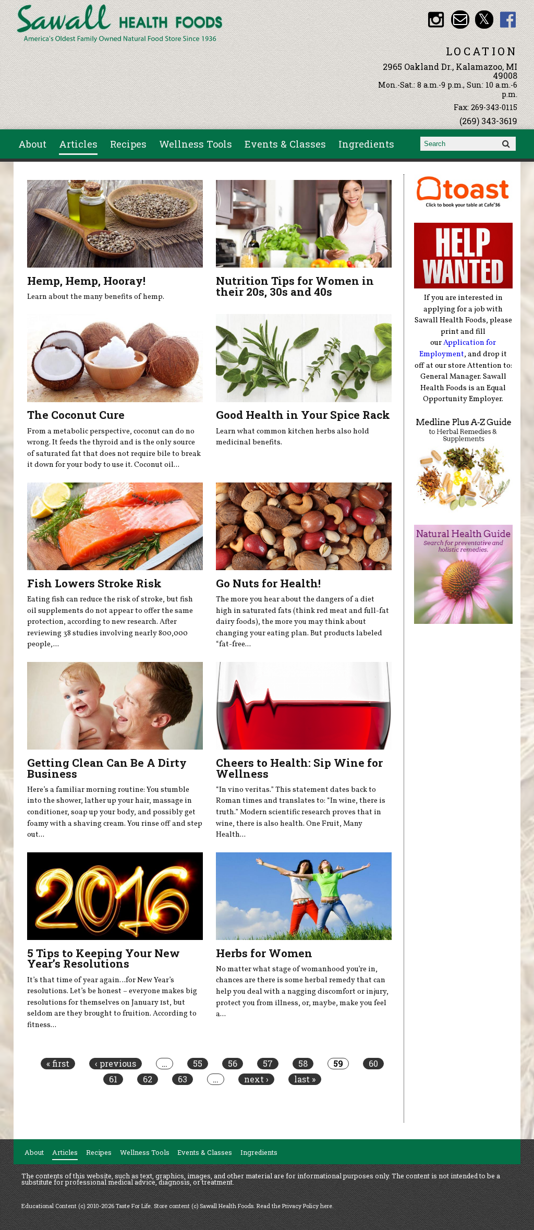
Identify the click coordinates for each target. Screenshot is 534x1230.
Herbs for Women (264, 953)
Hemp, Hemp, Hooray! (86, 280)
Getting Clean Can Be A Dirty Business (107, 768)
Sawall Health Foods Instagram (436, 19)
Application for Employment (457, 348)
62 (147, 1079)
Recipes (128, 144)
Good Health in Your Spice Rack (303, 414)
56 (232, 1063)
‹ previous (115, 1063)
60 (373, 1063)
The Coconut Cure (76, 414)
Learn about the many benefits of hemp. (95, 297)
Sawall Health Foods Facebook (508, 19)
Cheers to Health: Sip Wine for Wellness (299, 768)
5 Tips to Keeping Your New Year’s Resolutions (103, 958)
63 (182, 1079)
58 (303, 1063)
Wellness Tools (195, 144)
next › (256, 1079)
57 (268, 1063)
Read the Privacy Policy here (294, 1206)
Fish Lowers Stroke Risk (94, 583)
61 (113, 1079)
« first (57, 1063)
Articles (78, 144)
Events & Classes (285, 144)
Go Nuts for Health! (268, 583)
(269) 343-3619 (488, 120)
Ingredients (366, 144)
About (32, 144)
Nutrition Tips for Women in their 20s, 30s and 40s (295, 286)
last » (304, 1079)
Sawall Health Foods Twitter (484, 19)
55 (197, 1063)
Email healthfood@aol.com (460, 19)
